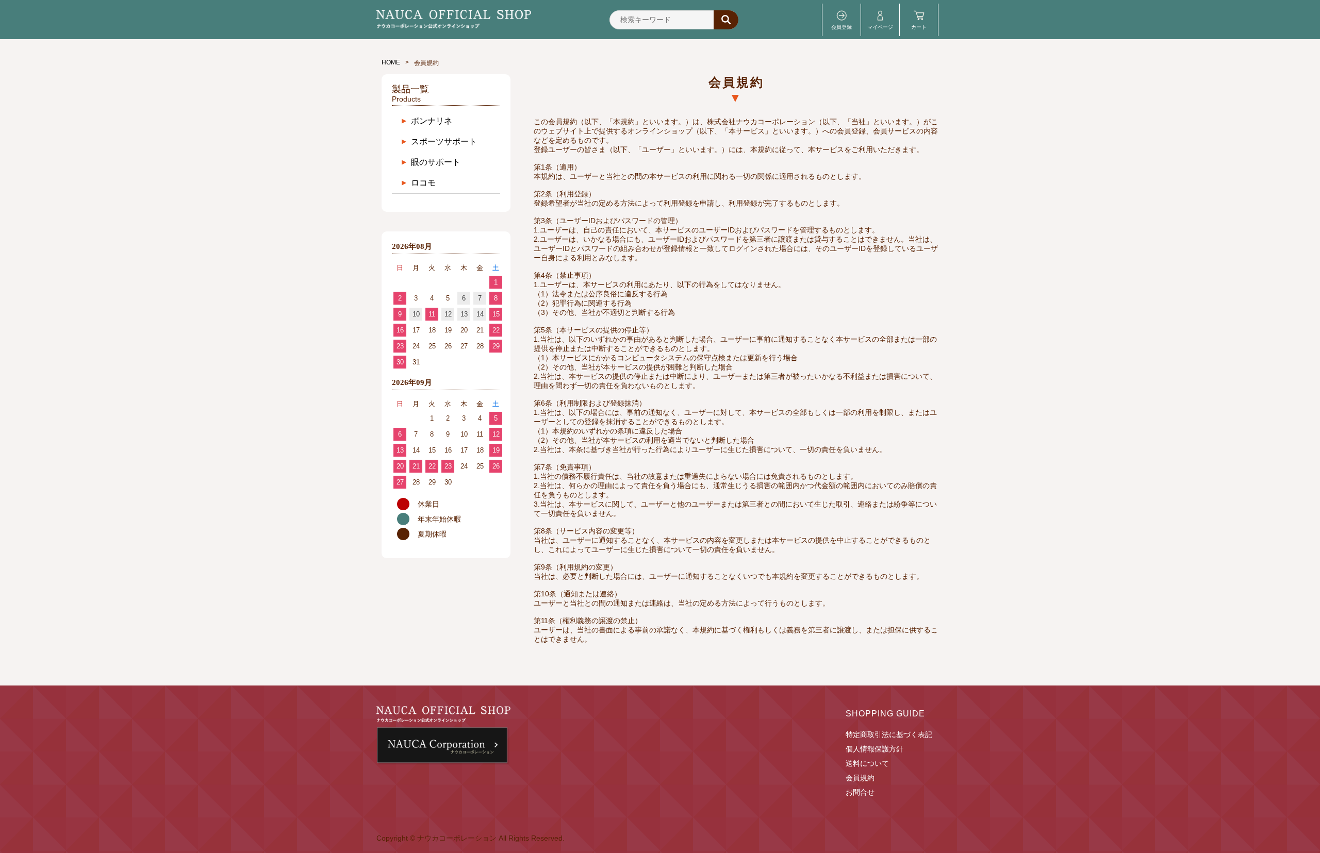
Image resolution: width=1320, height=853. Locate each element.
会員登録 (841, 27)
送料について (867, 763)
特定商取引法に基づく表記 (889, 734)
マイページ (880, 27)
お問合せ (860, 792)
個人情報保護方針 (874, 749)
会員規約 (860, 778)
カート (919, 27)
